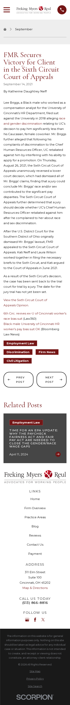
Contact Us (35, 544)
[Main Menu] (7, 10)
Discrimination (18, 352)
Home (35, 499)
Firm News (47, 352)
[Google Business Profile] (27, 620)
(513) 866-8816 (35, 602)
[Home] (34, 9)
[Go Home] (5, 29)
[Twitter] (43, 620)
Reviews (35, 535)
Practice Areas (35, 517)
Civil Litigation (18, 361)
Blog (35, 526)
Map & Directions (35, 588)
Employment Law (20, 343)
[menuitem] (35, 671)
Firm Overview (35, 508)
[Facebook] (35, 620)
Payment (35, 554)
